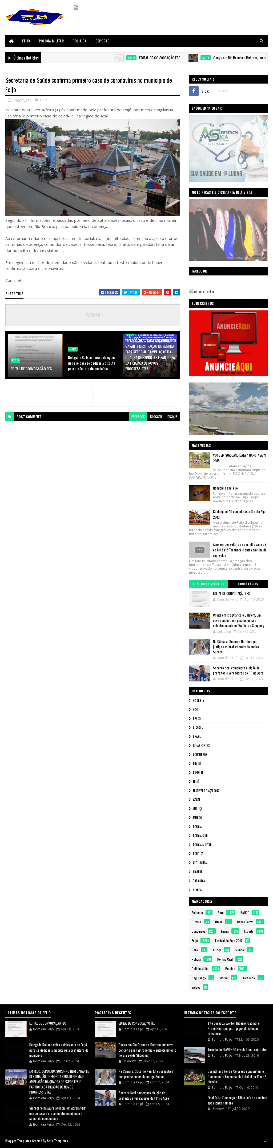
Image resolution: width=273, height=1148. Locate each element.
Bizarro (198, 727)
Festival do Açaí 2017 (206, 790)
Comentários (248, 584)
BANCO (197, 718)
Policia (197, 826)
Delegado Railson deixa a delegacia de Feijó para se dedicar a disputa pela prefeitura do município (92, 362)
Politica (80, 41)
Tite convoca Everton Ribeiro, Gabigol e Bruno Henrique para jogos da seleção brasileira (234, 1028)
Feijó (111, 58)
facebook (138, 416)
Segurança (200, 863)
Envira (197, 764)
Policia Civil (200, 836)
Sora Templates (57, 1140)
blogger (156, 416)
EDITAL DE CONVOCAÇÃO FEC (139, 57)
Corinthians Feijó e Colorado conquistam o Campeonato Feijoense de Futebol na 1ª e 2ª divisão (237, 1076)
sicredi (197, 872)
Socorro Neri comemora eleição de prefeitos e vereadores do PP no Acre (238, 670)
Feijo (26, 41)
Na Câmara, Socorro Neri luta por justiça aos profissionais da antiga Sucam (236, 646)
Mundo (197, 817)
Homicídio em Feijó (225, 488)
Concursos (200, 754)
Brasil (197, 736)
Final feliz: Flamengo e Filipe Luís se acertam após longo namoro (237, 1100)
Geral (196, 800)
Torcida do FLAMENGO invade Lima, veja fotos (237, 1049)
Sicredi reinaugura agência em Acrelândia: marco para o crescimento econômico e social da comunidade (57, 1113)
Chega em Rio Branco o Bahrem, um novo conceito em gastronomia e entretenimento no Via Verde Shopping (238, 620)
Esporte (102, 41)
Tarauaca (199, 881)
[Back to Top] (265, 1141)
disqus (172, 416)
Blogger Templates (18, 1140)
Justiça (197, 808)
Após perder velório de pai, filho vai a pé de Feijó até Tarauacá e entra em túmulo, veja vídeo (240, 550)
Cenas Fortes (201, 745)
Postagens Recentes (208, 584)
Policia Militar (51, 41)
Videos (197, 890)
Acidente (198, 700)
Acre (185, 58)
